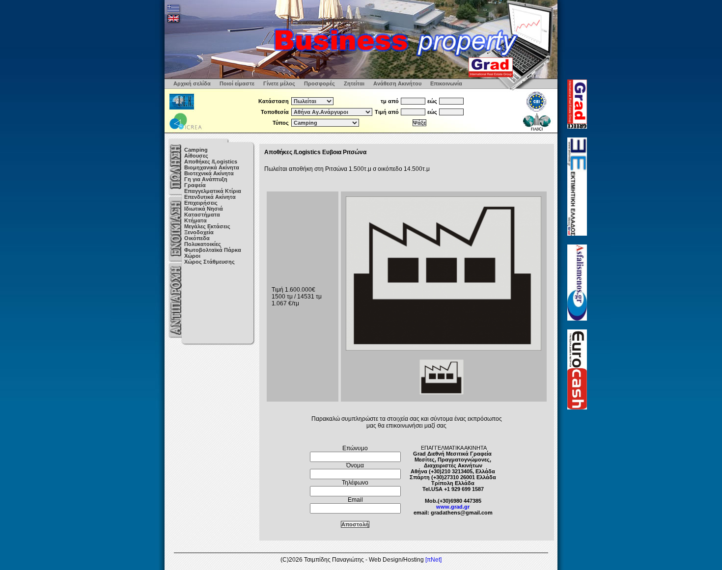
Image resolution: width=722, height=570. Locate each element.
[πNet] (433, 559)
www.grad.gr (453, 507)
